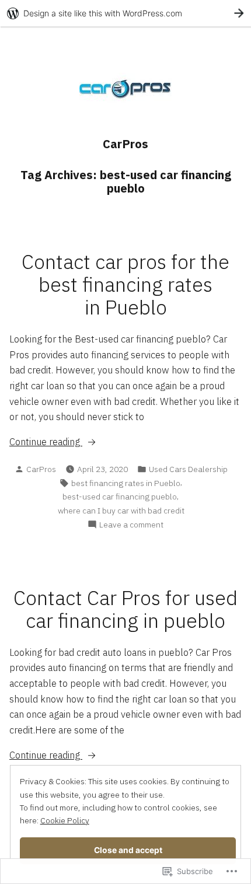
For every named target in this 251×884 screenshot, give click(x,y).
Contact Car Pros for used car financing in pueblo (125, 609)
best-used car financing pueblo (119, 496)
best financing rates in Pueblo (125, 483)
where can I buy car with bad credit (121, 510)
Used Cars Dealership (188, 469)
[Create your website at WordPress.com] (125, 13)
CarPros (125, 144)
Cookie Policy (64, 820)
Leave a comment (131, 525)
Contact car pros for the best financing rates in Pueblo (125, 284)
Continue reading (45, 442)
